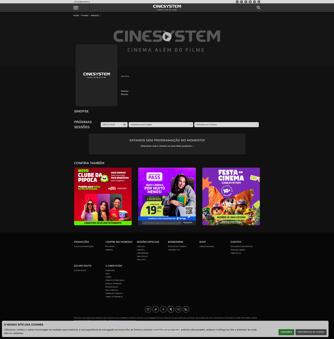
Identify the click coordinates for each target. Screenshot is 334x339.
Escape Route (80, 270)
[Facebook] (245, 1)
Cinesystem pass (206, 246)
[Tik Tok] (241, 1)
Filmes (85, 15)
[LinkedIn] (258, 1)
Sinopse (95, 15)
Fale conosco (111, 290)
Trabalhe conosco (114, 293)
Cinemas (109, 250)
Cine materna (143, 253)
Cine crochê (142, 256)
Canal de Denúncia (114, 297)
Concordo (286, 332)
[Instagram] (237, 1)
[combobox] (161, 124)
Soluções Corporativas (242, 246)
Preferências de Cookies (311, 332)
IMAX (107, 274)
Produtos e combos (177, 246)
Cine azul (141, 246)
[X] (250, 1)
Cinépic (108, 277)
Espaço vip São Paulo (115, 280)
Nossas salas (111, 287)
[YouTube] (254, 1)
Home (76, 15)
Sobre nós (110, 270)
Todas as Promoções (83, 246)
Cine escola (236, 253)
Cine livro (141, 260)
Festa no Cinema (238, 250)
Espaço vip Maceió (113, 284)
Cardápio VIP (174, 250)
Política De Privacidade (127, 320)
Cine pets (141, 250)
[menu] (75, 7)
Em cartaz (110, 246)
